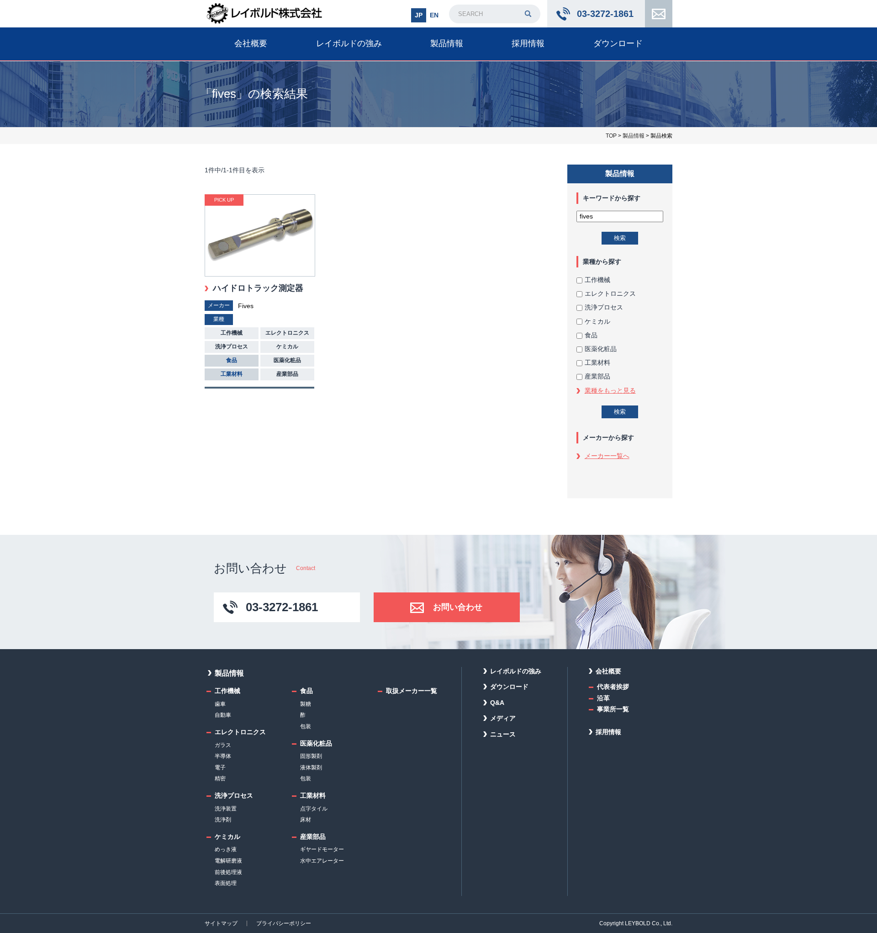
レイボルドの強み (349, 43)
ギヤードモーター (322, 849)
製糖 (305, 704)
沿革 (603, 698)
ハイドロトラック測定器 (258, 288)
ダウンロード (618, 43)
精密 (220, 778)
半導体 (223, 756)
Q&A (497, 702)
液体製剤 (311, 767)
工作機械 (597, 279)
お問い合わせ (658, 13)
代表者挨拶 (613, 686)
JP (419, 15)
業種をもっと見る (610, 390)
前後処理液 (228, 872)
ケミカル (597, 321)
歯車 (220, 704)
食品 (591, 335)
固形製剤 (311, 756)
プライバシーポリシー (283, 923)
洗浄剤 (223, 819)
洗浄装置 (226, 808)
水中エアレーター (322, 861)
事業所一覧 (613, 709)
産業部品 (597, 376)
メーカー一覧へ (607, 455)
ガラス (223, 745)
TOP (611, 136)
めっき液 (226, 849)
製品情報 (446, 43)
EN (434, 15)
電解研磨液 (228, 861)
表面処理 (226, 883)
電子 (220, 767)
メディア (503, 718)
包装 (305, 726)
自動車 (223, 715)
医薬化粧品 (601, 348)
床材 (305, 819)
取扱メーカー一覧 (411, 690)
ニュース (503, 734)
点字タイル (314, 808)
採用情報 (528, 43)
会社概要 (250, 43)
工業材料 (597, 362)
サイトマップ (221, 923)
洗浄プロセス (604, 307)
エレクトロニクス (610, 293)
